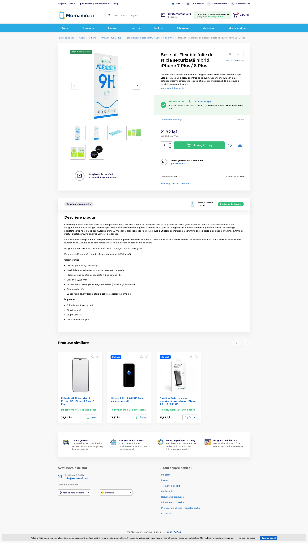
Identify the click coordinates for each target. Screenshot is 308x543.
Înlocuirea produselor (172, 502)
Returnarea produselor (173, 497)
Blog (115, 3)
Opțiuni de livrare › (178, 163)
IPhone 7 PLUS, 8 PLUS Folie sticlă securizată (127, 400)
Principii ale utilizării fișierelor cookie (181, 508)
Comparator (198, 3)
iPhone (92, 38)
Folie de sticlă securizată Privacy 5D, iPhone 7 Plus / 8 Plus (77, 401)
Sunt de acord (269, 538)
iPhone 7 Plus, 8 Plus (111, 38)
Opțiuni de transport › (203, 101)
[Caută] (109, 15)
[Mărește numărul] (170, 143)
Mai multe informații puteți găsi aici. (217, 538)
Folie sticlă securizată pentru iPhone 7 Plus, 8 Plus (150, 38)
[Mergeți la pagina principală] (76, 15)
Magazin (62, 3)
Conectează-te (243, 3)
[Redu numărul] (170, 147)
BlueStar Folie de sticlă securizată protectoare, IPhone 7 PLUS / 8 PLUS (178, 401)
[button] (136, 86)
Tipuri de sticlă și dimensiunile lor (94, 3)
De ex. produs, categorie (125, 15)
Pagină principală (66, 38)
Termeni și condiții (171, 485)
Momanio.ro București (171, 119)
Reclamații (167, 491)
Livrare (72, 3)
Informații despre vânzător (175, 183)
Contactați (166, 513)
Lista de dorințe (219, 3)
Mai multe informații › (172, 88)
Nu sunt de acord (247, 538)
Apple (82, 38)
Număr (164, 145)
